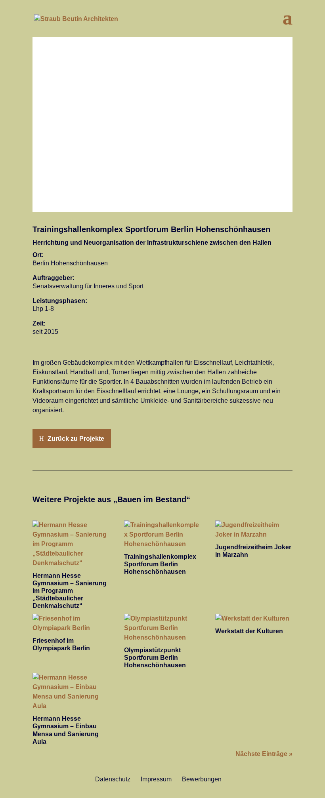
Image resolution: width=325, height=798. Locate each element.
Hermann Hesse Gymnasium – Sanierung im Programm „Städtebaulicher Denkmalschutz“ (69, 590)
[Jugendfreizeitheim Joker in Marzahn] (253, 529)
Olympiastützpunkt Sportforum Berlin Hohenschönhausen (155, 657)
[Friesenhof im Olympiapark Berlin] (71, 623)
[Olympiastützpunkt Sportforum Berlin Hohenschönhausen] (162, 628)
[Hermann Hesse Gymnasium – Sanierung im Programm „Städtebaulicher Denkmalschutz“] (71, 544)
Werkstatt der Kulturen (249, 631)
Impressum (156, 779)
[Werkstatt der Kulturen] (253, 618)
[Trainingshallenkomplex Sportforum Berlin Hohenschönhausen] (162, 534)
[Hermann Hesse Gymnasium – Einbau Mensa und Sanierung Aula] (71, 692)
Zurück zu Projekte (76, 438)
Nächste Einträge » (263, 753)
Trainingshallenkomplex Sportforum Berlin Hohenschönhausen (160, 564)
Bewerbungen (202, 779)
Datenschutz (112, 779)
